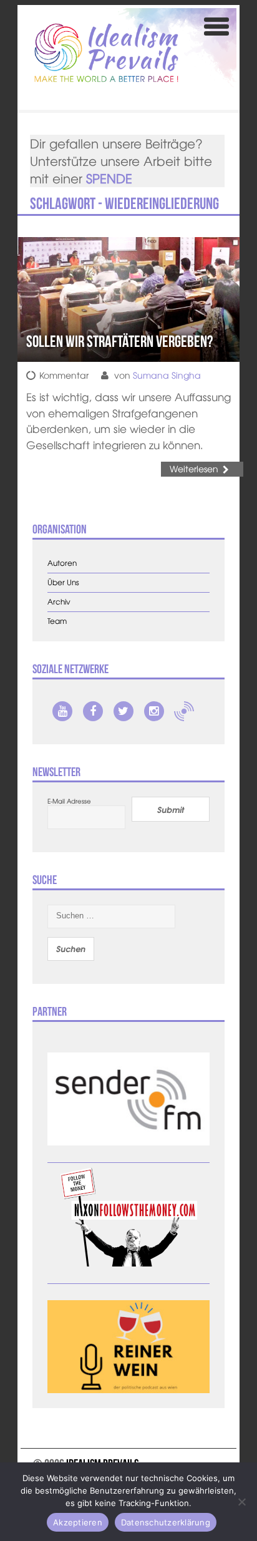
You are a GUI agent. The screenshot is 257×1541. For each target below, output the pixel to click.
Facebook (93, 711)
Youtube (62, 711)
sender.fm (184, 711)
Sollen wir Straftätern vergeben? (119, 341)
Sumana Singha (167, 375)
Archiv (58, 601)
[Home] (106, 52)
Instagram (154, 711)
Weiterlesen (194, 468)
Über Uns (63, 582)
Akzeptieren (77, 1522)
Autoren (62, 563)
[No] (241, 1501)
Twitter (123, 711)
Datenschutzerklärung (165, 1522)
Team (57, 621)
